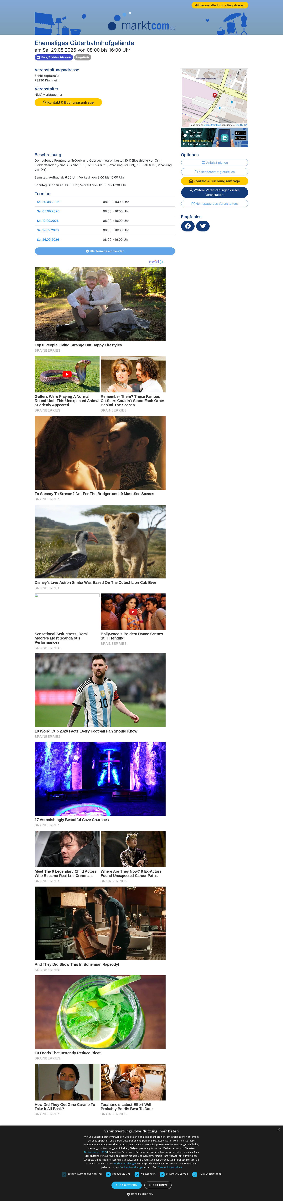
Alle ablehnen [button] (158, 1185)
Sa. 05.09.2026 (48, 211)
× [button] (278, 1129)
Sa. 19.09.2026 (48, 230)
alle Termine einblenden (106, 251)
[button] (141, 1194)
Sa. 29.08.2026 (48, 202)
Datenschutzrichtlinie (170, 1167)
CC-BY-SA (241, 124)
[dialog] (141, 1163)
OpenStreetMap (212, 124)
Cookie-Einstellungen (131, 1167)
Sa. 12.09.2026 (48, 221)
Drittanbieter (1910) (95, 1152)
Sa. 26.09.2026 (48, 239)
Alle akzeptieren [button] (126, 1185)
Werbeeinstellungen (125, 1163)
